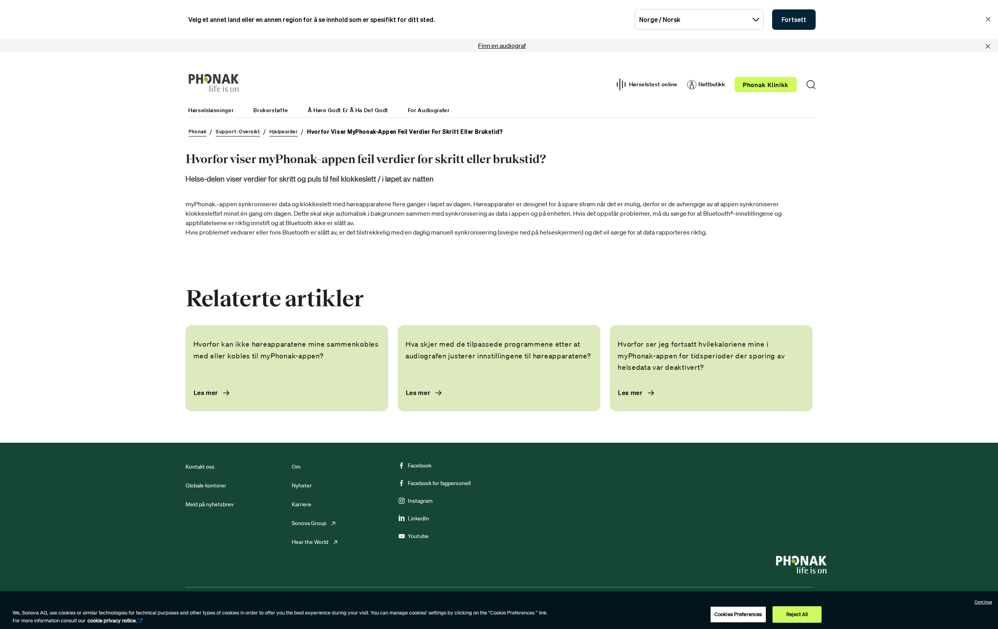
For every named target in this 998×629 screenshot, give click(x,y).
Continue (983, 602)
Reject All (797, 614)
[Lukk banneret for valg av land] (988, 19)
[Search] (811, 84)
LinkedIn (418, 518)
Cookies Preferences (738, 614)
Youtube (418, 536)
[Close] (987, 46)
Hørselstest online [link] (653, 84)
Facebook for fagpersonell (439, 483)
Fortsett (794, 19)
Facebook (419, 465)
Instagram (420, 500)
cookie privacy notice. (112, 620)
